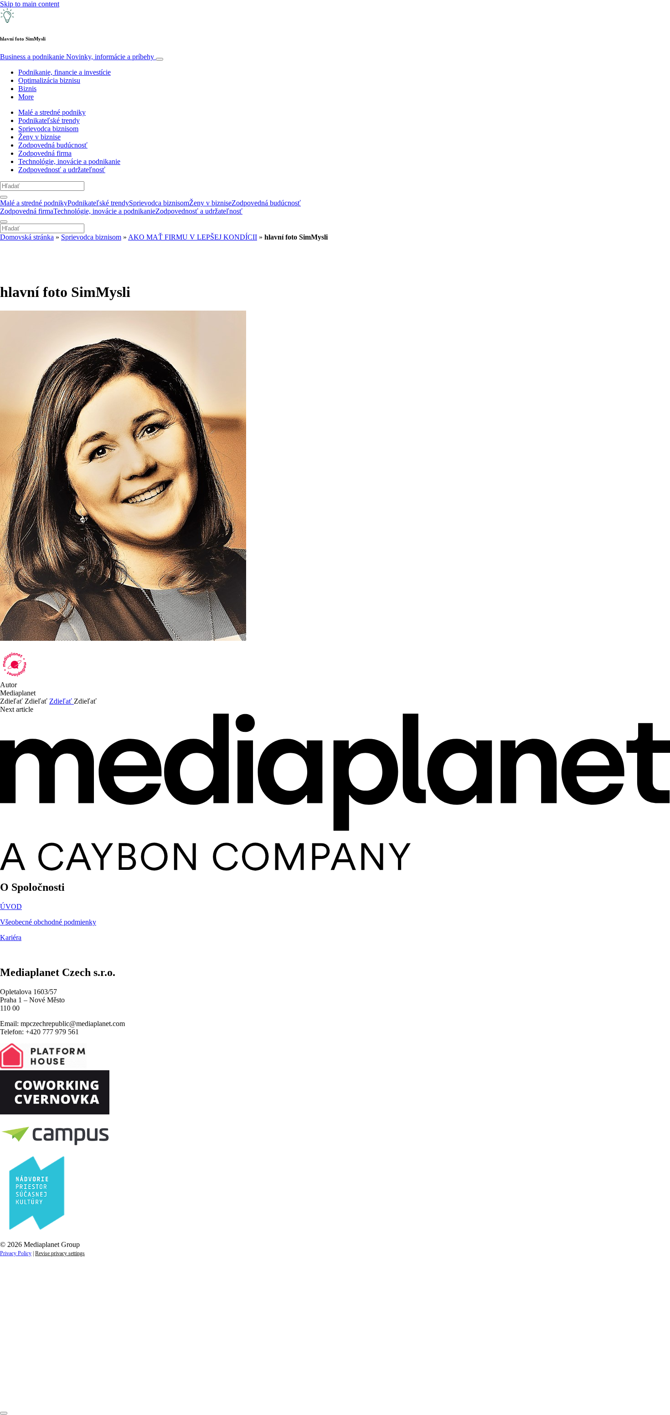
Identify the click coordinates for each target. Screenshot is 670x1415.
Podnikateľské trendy (49, 120)
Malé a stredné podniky (52, 112)
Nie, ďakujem (187, 1391)
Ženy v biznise (39, 137)
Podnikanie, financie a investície (64, 72)
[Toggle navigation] (159, 59)
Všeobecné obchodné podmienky (48, 922)
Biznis (27, 88)
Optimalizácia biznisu (49, 80)
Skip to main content (29, 4)
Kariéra (10, 937)
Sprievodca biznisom (48, 129)
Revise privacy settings (60, 1253)
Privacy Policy (15, 1253)
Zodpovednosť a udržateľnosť (61, 170)
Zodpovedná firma (45, 153)
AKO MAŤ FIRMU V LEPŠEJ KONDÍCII (192, 237)
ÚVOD (11, 906)
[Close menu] (3, 221)
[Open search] (3, 197)
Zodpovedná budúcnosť (53, 145)
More (26, 97)
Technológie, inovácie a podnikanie (69, 161)
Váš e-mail (29, 1360)
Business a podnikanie (77, 57)
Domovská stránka (27, 237)
